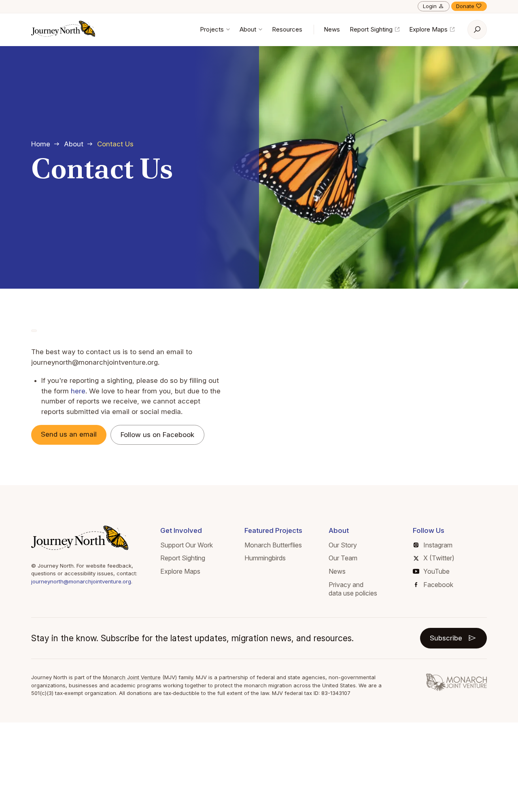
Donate (465, 6)
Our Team (343, 558)
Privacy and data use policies (353, 589)
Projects (212, 29)
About (249, 29)
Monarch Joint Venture (132, 677)
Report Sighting (372, 29)
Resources (287, 29)
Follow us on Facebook (157, 435)
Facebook (438, 585)
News (332, 29)
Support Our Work (186, 545)
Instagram (437, 545)
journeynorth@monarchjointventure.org (81, 581)
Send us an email (69, 434)
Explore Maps (429, 29)
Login (430, 6)
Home (40, 144)
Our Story (343, 545)
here (78, 391)
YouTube (436, 571)
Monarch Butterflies (273, 545)
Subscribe (446, 638)
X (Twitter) (438, 558)
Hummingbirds (265, 558)
